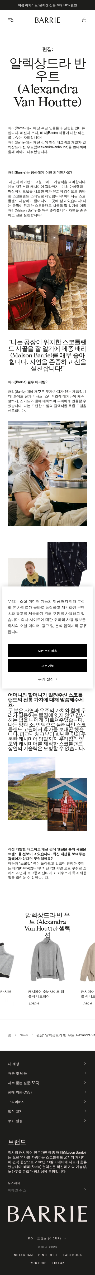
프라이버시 (16, 1101)
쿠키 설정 (15, 1120)
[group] (47, 957)
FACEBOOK (72, 1255)
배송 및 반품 (17, 1073)
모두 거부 (47, 665)
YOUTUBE (38, 1262)
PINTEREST (48, 1255)
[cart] (84, 20)
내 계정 (13, 1063)
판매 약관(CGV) (20, 1092)
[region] (47, 638)
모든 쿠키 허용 (47, 650)
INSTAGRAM (23, 1255)
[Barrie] (47, 21)
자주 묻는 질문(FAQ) (23, 1082)
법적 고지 (15, 1111)
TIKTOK (58, 1262)
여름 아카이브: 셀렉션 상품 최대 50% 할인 (47, 5)
